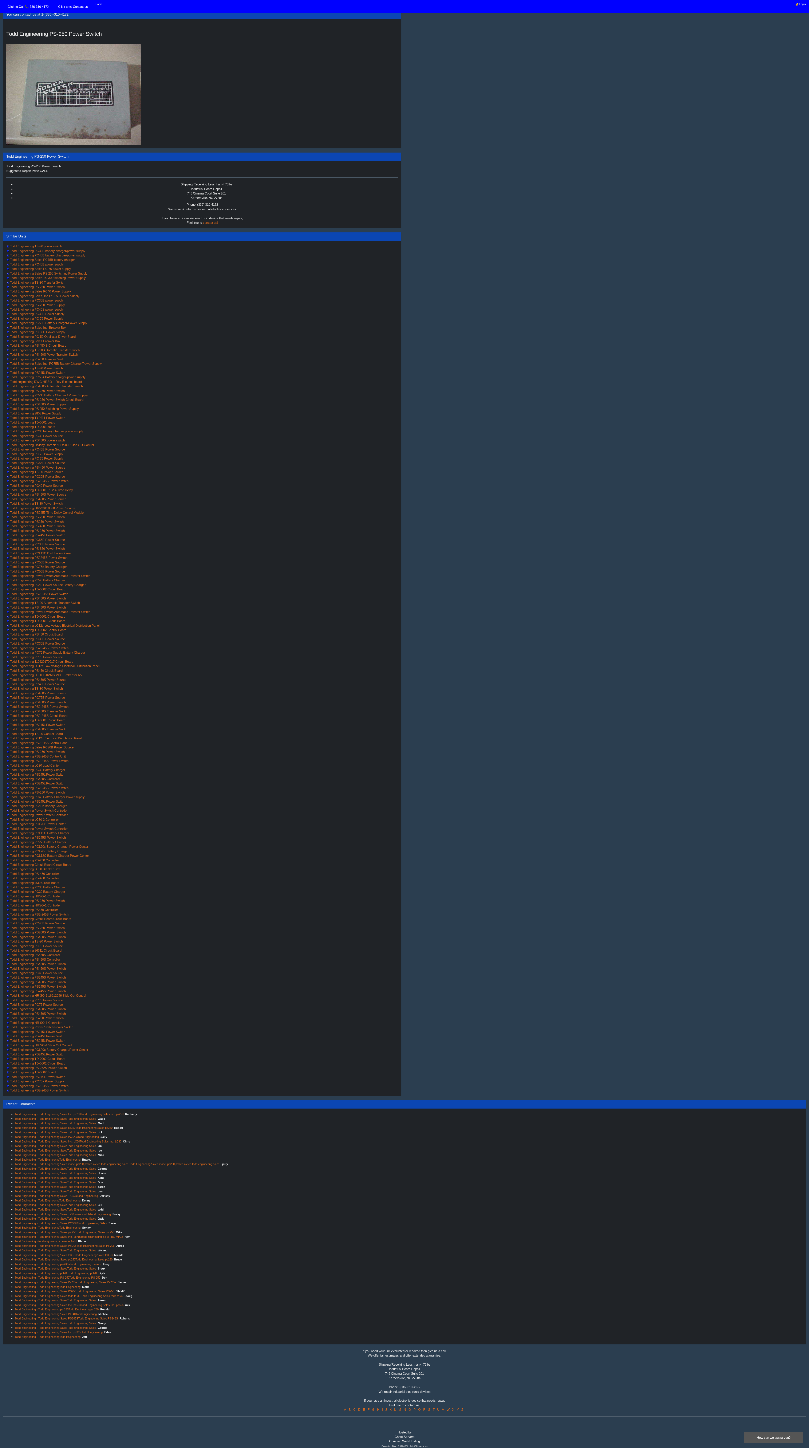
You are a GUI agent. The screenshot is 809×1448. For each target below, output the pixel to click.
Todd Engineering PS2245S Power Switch (38, 557)
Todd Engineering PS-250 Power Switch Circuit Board (46, 399)
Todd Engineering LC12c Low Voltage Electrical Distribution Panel (54, 625)
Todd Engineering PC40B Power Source (37, 923)
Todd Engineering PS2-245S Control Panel (38, 743)
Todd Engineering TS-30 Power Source (36, 472)
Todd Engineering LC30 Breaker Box (34, 869)
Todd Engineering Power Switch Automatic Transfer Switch (49, 576)
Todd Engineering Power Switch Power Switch (41, 1027)
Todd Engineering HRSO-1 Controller (35, 896)
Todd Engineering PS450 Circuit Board (36, 634)
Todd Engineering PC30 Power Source (36, 436)
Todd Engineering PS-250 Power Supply (37, 305)
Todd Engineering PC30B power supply (36, 300)
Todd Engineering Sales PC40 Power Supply (40, 291)
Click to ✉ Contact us (73, 6)
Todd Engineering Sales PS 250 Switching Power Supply (48, 273)
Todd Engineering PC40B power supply (36, 264)
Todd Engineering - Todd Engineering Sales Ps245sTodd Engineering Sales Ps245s (65, 1282)
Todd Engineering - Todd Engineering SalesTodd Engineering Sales (55, 1118)
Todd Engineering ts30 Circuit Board (34, 883)
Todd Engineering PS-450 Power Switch (37, 526)
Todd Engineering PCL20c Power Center (37, 824)
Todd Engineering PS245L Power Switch (37, 372)
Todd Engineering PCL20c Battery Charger (38, 851)
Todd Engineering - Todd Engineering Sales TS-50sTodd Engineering (56, 1195)
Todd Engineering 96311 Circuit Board (35, 950)
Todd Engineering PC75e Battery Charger (38, 566)
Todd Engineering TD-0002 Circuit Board (37, 589)
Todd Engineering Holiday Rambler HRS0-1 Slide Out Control (51, 445)
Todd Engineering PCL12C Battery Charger (39, 833)
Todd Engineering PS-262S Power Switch (38, 1068)
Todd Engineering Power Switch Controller (38, 810)
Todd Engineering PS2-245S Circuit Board (38, 715)
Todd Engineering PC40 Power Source (36, 485)
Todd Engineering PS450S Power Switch (37, 598)
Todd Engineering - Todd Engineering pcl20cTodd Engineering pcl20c (56, 1273)
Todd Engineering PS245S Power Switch (37, 837)
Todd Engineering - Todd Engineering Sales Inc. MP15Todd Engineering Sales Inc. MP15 (69, 1236)
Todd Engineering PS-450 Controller (34, 874)
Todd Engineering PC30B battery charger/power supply (47, 251)
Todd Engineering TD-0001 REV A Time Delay (41, 490)
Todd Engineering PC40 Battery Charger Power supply (47, 797)
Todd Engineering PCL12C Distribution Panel (40, 553)
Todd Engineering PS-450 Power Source (37, 467)
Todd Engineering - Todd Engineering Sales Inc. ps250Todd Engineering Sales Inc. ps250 (69, 1114)
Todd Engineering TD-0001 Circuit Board (37, 616)
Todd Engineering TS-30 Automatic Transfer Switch (44, 603)
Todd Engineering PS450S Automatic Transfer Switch (46, 386)
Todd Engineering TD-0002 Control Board (37, 630)
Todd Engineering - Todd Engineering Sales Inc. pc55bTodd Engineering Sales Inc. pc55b (69, 1305)
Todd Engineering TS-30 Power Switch (36, 368)
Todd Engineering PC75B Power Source (37, 697)
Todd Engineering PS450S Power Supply (37, 404)
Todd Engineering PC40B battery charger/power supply (47, 255)
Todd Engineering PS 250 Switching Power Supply (44, 408)
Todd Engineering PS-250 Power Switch (37, 287)
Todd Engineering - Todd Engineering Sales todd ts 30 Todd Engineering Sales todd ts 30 (69, 1296)
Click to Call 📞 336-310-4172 (28, 6)
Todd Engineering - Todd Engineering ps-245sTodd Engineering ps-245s (58, 1264)
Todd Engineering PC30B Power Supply (36, 314)
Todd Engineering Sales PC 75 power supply (40, 269)
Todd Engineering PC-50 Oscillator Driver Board (42, 336)
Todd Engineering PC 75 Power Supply (36, 318)
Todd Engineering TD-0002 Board (32, 1072)
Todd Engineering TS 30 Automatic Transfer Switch (44, 350)
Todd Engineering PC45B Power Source (37, 449)
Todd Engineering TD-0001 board (32, 422)
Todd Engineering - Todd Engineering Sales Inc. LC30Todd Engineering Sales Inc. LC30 (68, 1141)
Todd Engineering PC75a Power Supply (36, 1081)
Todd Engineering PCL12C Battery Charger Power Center (49, 855)
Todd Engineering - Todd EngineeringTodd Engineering (47, 1159)
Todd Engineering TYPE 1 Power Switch (37, 418)
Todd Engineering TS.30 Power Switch (36, 503)
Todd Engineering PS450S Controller (34, 779)
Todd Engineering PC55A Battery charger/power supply (47, 377)
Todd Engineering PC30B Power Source (37, 476)
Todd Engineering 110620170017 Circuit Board (41, 661)
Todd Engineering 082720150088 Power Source (42, 508)
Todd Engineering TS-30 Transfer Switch (37, 282)
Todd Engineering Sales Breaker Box (34, 341)
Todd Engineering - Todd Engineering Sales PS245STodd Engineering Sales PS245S (66, 1318)
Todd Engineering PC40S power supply (36, 309)
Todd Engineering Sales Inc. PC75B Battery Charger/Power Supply (55, 363)
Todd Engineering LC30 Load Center (34, 765)
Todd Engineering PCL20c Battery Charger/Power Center (48, 1049)
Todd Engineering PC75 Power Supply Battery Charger (47, 652)
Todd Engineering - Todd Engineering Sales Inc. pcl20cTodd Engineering (59, 1332)
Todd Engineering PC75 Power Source (36, 657)
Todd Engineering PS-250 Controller (34, 860)
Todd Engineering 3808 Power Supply (35, 413)
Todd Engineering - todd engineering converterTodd (45, 1241)
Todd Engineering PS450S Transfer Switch (38, 711)
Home (98, 4)
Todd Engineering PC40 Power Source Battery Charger (47, 585)
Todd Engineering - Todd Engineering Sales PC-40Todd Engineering (56, 1314)
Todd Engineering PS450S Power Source (37, 494)
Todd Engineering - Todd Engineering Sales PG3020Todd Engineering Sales (61, 1223)
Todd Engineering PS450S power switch (37, 440)
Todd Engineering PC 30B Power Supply (37, 332)
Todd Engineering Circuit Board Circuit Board (40, 864)
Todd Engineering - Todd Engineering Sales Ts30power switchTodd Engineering (63, 1214)
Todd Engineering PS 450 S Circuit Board (37, 345)
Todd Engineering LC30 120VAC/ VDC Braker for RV (45, 675)
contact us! (210, 222)
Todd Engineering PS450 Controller (33, 910)
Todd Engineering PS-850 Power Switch (37, 548)
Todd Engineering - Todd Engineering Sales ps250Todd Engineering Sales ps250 (64, 1127)
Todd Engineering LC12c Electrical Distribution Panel (45, 738)
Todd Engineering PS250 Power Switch (36, 521)
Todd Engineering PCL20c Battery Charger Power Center (48, 846)
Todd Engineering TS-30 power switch (35, 246)
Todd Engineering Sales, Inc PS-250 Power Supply (44, 296)
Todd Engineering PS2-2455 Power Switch (38, 594)
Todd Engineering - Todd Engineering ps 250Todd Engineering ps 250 (57, 1309)
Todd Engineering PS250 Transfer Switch (37, 359)
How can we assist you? (773, 1437)
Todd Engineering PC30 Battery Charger (37, 770)
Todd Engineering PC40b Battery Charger (38, 806)
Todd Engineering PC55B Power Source (37, 463)
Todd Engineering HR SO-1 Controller (35, 1022)
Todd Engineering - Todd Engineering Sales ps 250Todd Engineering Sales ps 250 (64, 1232)
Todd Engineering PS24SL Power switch (37, 1077)
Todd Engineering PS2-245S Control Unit (37, 756)
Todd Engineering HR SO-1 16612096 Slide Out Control (47, 995)
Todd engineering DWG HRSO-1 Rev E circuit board (45, 381)
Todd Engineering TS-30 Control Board (36, 734)
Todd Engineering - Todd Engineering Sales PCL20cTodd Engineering (57, 1136)
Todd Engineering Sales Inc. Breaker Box (37, 327)
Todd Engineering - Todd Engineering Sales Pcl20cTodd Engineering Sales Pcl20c (65, 1245)
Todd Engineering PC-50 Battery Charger (37, 842)
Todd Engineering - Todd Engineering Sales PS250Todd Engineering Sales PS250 (64, 1291)
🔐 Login (801, 4)
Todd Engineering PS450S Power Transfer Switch (43, 354)
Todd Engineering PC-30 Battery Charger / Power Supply (48, 395)
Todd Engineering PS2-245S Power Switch (38, 481)
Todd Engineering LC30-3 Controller (34, 819)
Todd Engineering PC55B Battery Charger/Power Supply (48, 323)
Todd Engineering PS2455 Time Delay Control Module (46, 512)
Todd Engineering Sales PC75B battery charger (42, 259)
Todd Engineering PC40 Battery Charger (37, 580)
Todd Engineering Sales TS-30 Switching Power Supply (47, 278)
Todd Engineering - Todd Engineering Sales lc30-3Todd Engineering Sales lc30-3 (64, 1255)
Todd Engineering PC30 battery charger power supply (46, 431)
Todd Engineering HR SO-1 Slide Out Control (40, 1045)
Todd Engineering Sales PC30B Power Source (41, 747)
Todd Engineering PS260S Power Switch (37, 932)
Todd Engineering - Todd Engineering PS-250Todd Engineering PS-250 (57, 1277)
